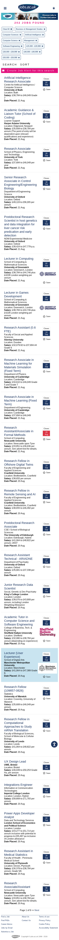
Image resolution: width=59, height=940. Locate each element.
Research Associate (17, 148)
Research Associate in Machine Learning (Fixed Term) (20, 400)
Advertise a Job (7, 932)
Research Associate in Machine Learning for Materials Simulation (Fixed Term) (19, 365)
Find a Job (5, 917)
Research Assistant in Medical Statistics (18, 852)
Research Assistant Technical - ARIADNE (18, 556)
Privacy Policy (44, 920)
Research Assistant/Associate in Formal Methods (18, 431)
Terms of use (44, 917)
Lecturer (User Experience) (13, 654)
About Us (25, 917)
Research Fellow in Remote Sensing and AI (20, 492)
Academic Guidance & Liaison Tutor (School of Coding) (19, 113)
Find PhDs (5, 920)
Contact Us (26, 920)
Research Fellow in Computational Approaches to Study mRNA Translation (18, 724)
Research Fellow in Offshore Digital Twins (18, 462)
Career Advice (6, 924)
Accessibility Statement (48, 928)
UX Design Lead (15, 761)
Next (37, 910)
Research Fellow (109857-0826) (15, 688)
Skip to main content (11, 2)
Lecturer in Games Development (16, 294)
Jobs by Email (6, 928)
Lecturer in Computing (18, 258)
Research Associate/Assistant (17, 885)
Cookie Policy (44, 924)
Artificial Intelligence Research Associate (17, 79)
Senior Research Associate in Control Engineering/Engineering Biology (20, 183)
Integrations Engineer (18, 784)
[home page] (28, 11)
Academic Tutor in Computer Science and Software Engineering (19, 620)
